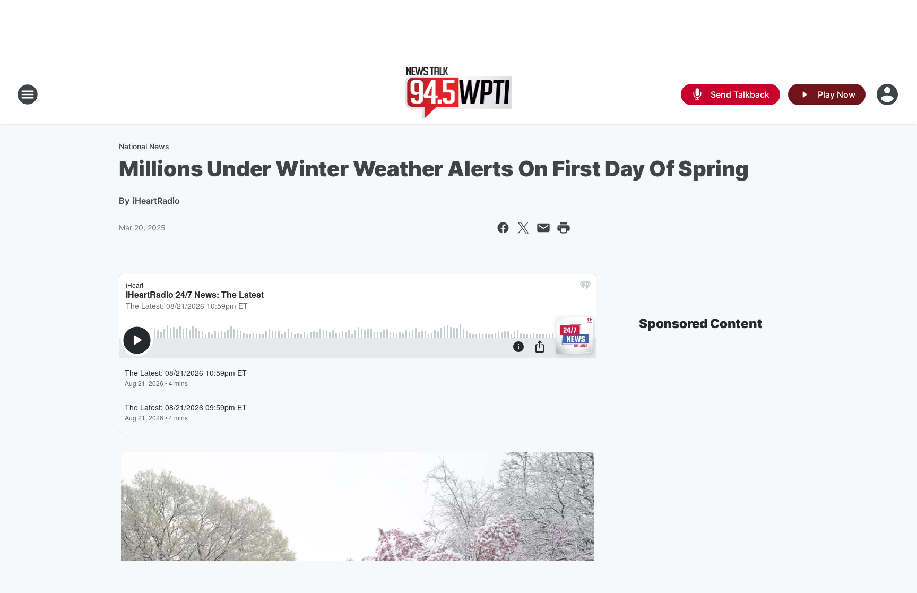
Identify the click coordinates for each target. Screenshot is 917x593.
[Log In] (888, 94)
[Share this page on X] (523, 227)
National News (144, 146)
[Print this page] (563, 227)
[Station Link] (458, 94)
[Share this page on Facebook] (503, 227)
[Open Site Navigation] (27, 94)
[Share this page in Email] (543, 227)
